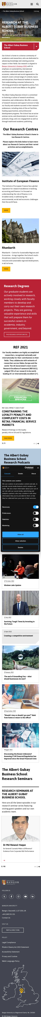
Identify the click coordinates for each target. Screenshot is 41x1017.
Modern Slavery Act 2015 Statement (15, 947)
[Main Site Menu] (32, 4)
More (6, 210)
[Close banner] (38, 468)
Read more (8, 438)
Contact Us (6, 918)
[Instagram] (18, 896)
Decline (20, 547)
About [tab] (33, 473)
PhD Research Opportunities (16, 334)
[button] (35, 444)
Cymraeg (36, 11)
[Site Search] (37, 4)
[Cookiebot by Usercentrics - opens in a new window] (25, 468)
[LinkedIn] (32, 896)
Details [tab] (20, 473)
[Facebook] (11, 896)
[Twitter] (4, 896)
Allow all (20, 534)
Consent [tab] (7, 473)
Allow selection (20, 541)
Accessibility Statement (11, 952)
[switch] (36, 513)
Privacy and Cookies (9, 956)
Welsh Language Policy (10, 961)
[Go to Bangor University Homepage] (9, 4)
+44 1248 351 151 (8, 914)
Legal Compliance (9, 942)
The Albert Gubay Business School (13, 11)
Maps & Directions (13, 930)
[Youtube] (25, 896)
